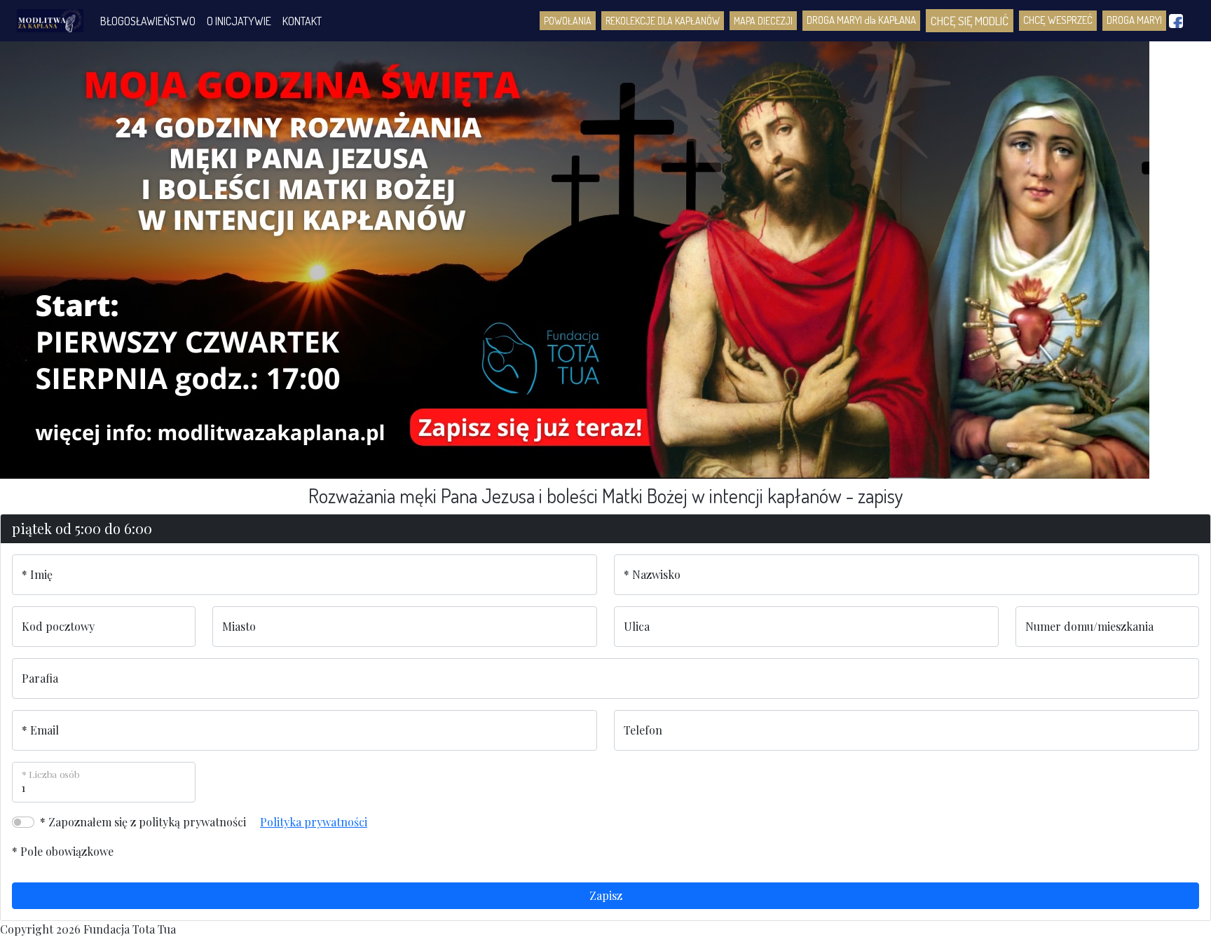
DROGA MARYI (1134, 20)
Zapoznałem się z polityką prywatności (147, 821)
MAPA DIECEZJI (763, 21)
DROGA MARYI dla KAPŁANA (861, 20)
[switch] (23, 822)
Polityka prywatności (313, 821)
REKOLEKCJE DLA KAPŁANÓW (663, 21)
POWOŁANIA (567, 21)
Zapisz (605, 895)
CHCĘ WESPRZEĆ (1058, 20)
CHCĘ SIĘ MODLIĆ (969, 20)
